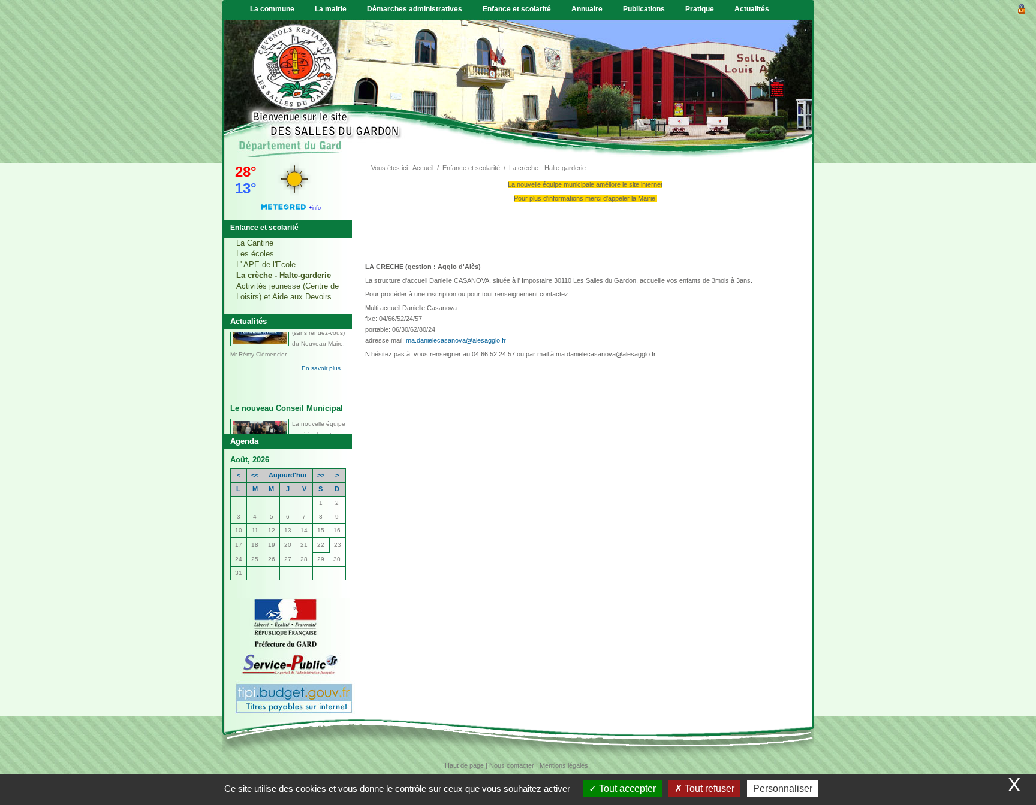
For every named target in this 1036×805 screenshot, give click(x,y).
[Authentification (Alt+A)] (1021, 7)
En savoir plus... (324, 392)
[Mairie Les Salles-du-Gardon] (294, 87)
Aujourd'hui (287, 475)
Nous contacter (511, 765)
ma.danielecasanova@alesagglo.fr (456, 340)
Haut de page (464, 765)
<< (254, 475)
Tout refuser (708, 788)
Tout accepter (626, 788)
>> (320, 475)
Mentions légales (564, 765)
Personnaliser (782, 788)
